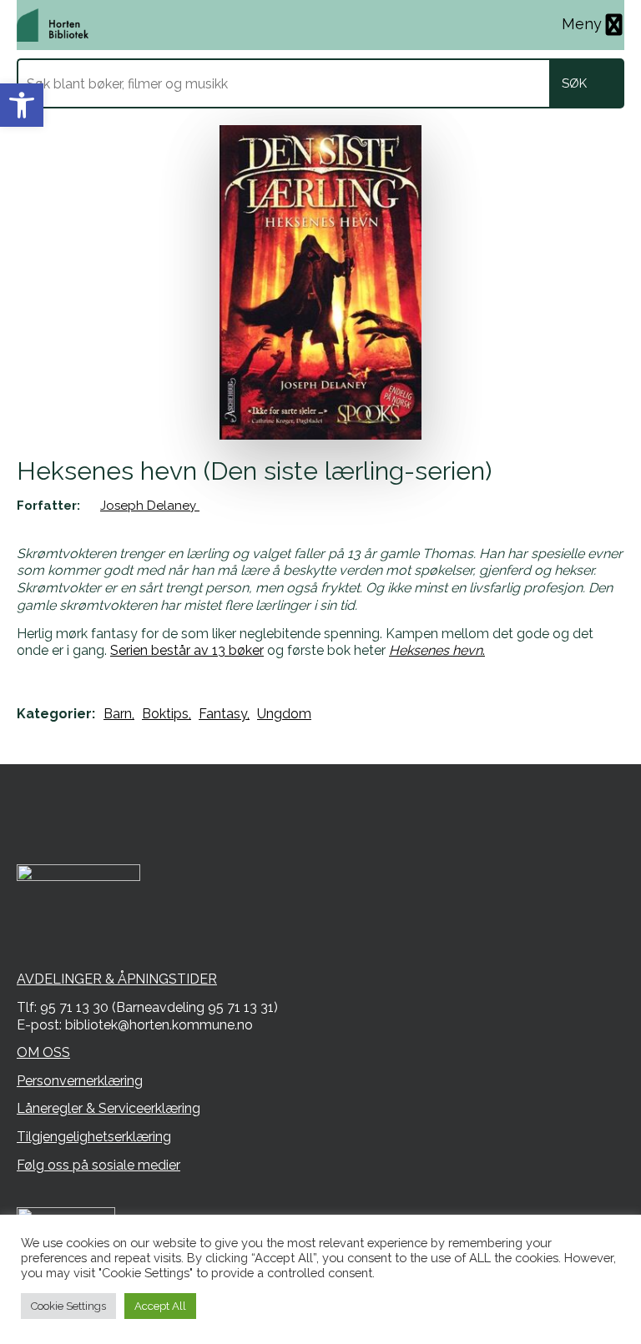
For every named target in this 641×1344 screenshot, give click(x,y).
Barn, (118, 714)
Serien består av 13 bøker (187, 650)
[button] (21, 105)
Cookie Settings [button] (68, 1306)
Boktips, (166, 714)
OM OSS (43, 1052)
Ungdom (284, 714)
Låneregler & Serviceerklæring (108, 1108)
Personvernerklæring (80, 1081)
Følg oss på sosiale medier (98, 1165)
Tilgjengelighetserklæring (94, 1137)
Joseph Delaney (149, 505)
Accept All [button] (160, 1306)
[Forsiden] (52, 25)
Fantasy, (224, 714)
